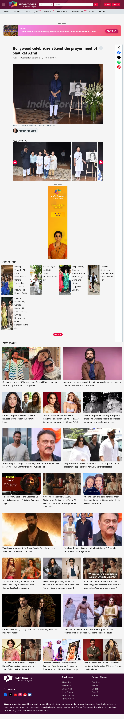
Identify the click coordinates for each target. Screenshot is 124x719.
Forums (16, 11)
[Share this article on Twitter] (119, 57)
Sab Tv (95, 695)
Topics (27, 11)
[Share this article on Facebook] (119, 52)
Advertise (66, 685)
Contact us (67, 688)
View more (58, 334)
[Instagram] (20, 694)
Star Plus (96, 682)
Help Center (67, 692)
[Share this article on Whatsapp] (119, 62)
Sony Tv (95, 692)
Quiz (36, 11)
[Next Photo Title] (88, 94)
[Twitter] (10, 694)
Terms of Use (68, 695)
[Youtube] (15, 694)
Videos (92, 11)
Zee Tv (95, 685)
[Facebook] (5, 694)
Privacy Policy (68, 698)
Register (116, 5)
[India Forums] (22, 4)
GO (96, 5)
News (6, 11)
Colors (95, 688)
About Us (66, 682)
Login (107, 5)
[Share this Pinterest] (119, 67)
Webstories (77, 11)
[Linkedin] (29, 694)
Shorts (47, 11)
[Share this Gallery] (119, 47)
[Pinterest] (25, 694)
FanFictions (62, 11)
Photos (102, 11)
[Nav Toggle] (3, 4)
